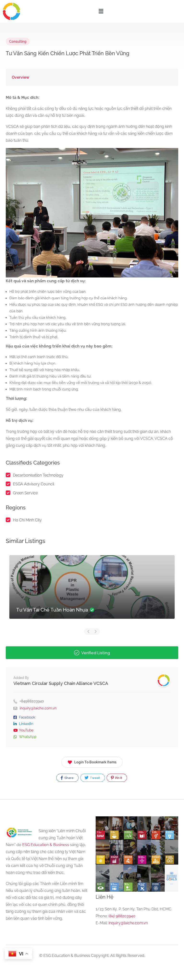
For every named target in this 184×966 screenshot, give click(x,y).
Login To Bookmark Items (95, 762)
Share (69, 778)
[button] (101, 11)
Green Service (25, 493)
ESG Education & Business (45, 844)
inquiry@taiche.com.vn (38, 708)
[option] (92, 590)
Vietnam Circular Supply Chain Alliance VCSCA (60, 683)
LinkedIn (26, 724)
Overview (20, 77)
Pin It (118, 778)
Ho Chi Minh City (27, 520)
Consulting (17, 41)
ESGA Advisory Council (33, 484)
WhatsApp (27, 737)
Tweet (94, 778)
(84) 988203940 (122, 916)
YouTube (26, 730)
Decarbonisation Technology (38, 475)
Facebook (27, 717)
